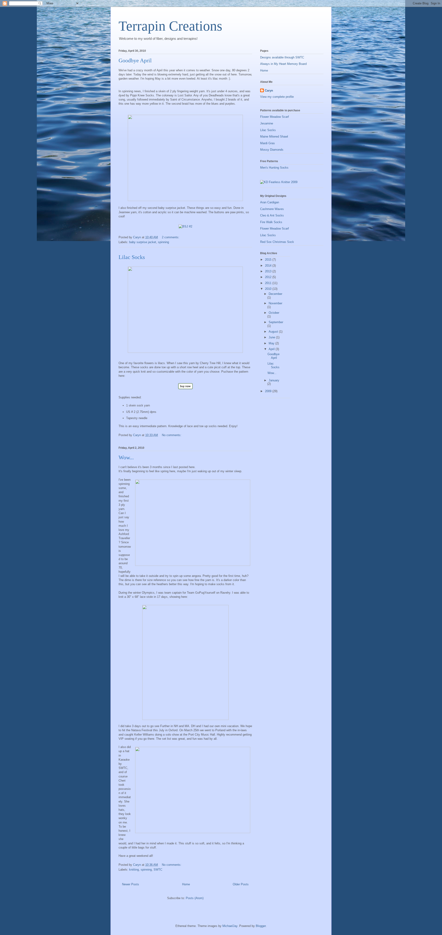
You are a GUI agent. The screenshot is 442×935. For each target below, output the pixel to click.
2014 (268, 265)
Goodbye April (135, 60)
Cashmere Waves (272, 209)
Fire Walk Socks (271, 222)
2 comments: (171, 237)
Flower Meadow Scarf (274, 116)
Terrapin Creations (170, 26)
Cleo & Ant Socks (272, 215)
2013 (268, 271)
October (274, 312)
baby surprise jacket (142, 242)
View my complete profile (277, 96)
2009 (268, 391)
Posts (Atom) (195, 898)
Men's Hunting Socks (274, 167)
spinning (163, 242)
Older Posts (241, 884)
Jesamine (266, 123)
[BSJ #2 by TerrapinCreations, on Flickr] (185, 226)
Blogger (261, 926)
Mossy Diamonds (271, 149)
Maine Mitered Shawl (274, 136)
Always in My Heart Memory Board (283, 64)
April (272, 349)
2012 (268, 277)
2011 (268, 283)
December (275, 294)
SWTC (158, 869)
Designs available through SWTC (282, 57)
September (276, 322)
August (274, 331)
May (272, 343)
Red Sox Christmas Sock (277, 242)
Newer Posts (130, 884)
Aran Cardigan (269, 202)
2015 (268, 259)
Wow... (126, 457)
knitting (134, 869)
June (272, 337)
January (274, 380)
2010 (268, 289)
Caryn (269, 90)
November (275, 303)
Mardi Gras (267, 143)
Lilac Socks (132, 257)
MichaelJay (229, 926)
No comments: (172, 435)
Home (186, 884)
